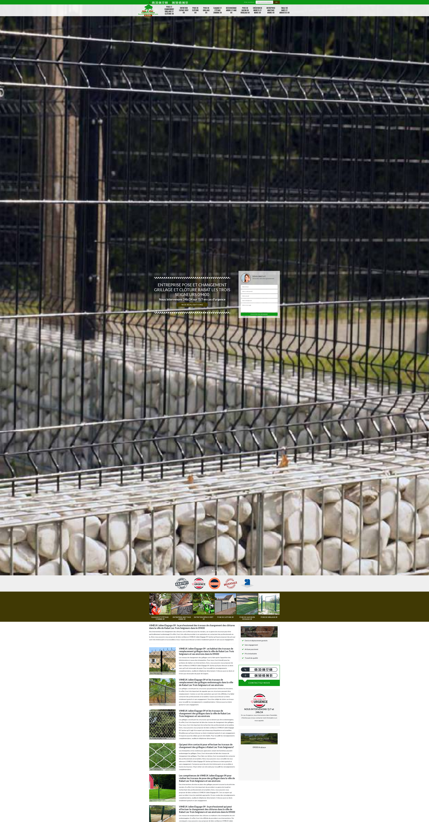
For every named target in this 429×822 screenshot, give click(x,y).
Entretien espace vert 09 (183, 10)
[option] (214, 329)
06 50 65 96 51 (179, 2)
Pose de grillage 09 (206, 10)
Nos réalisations (192, 304)
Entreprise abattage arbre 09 (270, 10)
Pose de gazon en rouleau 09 (245, 10)
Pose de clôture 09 (195, 10)
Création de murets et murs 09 (257, 10)
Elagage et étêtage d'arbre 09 (217, 10)
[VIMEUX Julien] (148, 10)
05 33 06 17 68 (159, 2)
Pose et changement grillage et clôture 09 (169, 10)
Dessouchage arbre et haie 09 (231, 10)
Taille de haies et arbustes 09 (284, 10)
